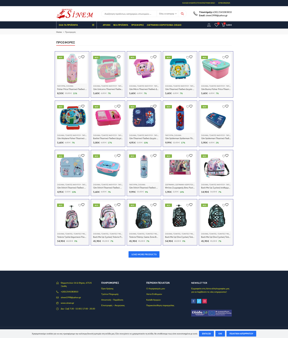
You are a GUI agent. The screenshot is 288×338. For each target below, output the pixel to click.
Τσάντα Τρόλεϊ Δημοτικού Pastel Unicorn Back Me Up (81, 237)
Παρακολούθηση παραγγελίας (160, 305)
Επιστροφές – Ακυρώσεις (113, 305)
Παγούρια (61, 86)
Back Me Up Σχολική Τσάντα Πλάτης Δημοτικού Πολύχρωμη (120, 237)
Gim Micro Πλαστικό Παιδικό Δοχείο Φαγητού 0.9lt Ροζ (154, 89)
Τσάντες (69, 234)
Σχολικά (69, 86)
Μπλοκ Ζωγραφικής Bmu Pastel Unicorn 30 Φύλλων (189, 187)
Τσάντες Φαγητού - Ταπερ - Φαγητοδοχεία (119, 86)
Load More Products (144, 254)
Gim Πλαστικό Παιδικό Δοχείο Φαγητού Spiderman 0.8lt (154, 138)
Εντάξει (206, 333)
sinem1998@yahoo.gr (71, 297)
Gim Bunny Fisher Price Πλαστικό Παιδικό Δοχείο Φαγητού (228, 89)
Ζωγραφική (169, 185)
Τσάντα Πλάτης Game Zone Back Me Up (147, 237)
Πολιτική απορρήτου (241, 333)
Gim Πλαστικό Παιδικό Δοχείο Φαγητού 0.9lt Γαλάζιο (189, 89)
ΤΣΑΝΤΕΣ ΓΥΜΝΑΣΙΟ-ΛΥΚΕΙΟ (85, 234)
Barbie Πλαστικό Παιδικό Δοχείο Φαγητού (112, 138)
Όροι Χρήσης (107, 288)
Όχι (220, 333)
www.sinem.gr (67, 303)
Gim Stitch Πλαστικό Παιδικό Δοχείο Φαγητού (114, 187)
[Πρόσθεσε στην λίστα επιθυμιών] (82, 57)
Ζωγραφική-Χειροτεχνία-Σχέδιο (188, 185)
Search (182, 13)
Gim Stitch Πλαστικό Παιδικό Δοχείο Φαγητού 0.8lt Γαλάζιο (84, 187)
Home (59, 32)
